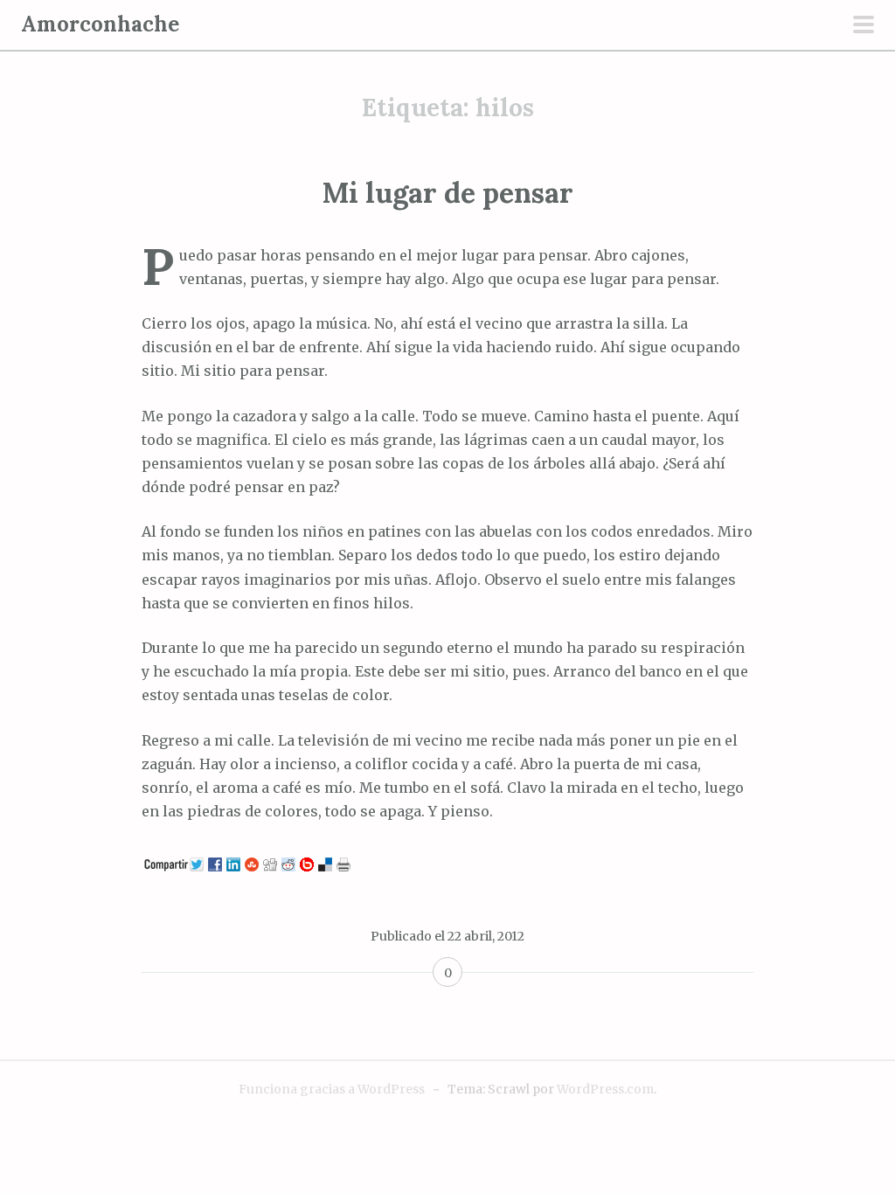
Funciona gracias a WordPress (332, 1089)
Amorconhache (100, 24)
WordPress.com (605, 1089)
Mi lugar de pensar (448, 193)
